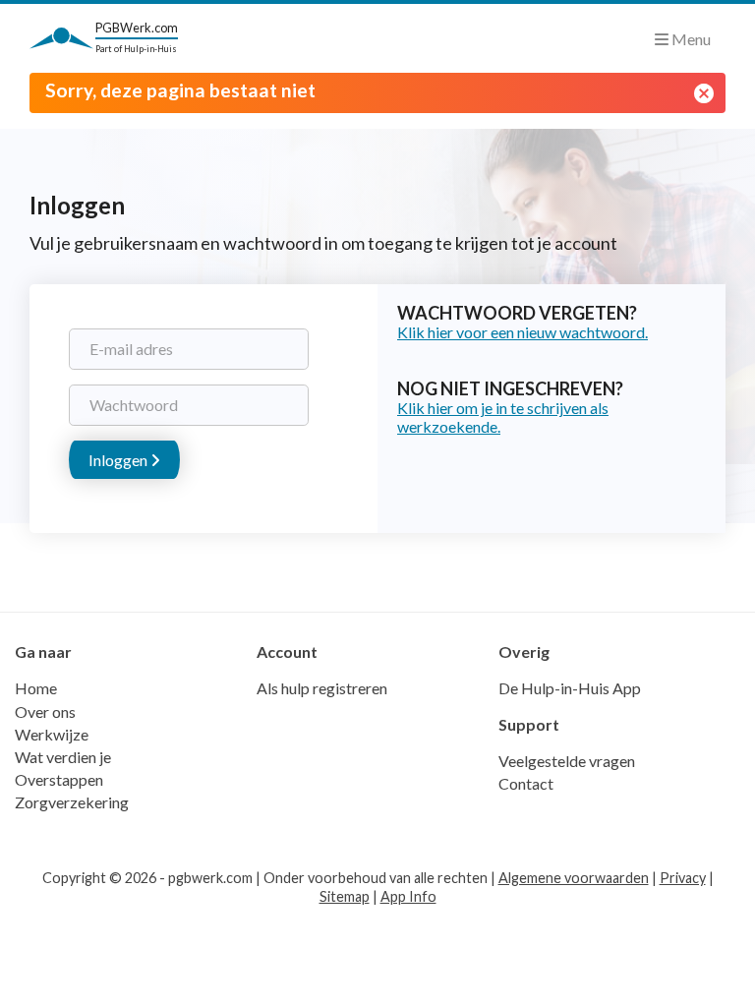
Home (36, 688)
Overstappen (59, 779)
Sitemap (344, 896)
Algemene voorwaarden (573, 877)
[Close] (704, 93)
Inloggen (119, 459)
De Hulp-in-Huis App (569, 688)
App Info (408, 896)
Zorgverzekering (72, 802)
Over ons (45, 711)
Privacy (683, 877)
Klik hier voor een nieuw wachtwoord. (522, 332)
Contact (525, 783)
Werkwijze (51, 734)
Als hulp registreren (322, 688)
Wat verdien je (63, 756)
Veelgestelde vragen (566, 760)
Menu (689, 39)
